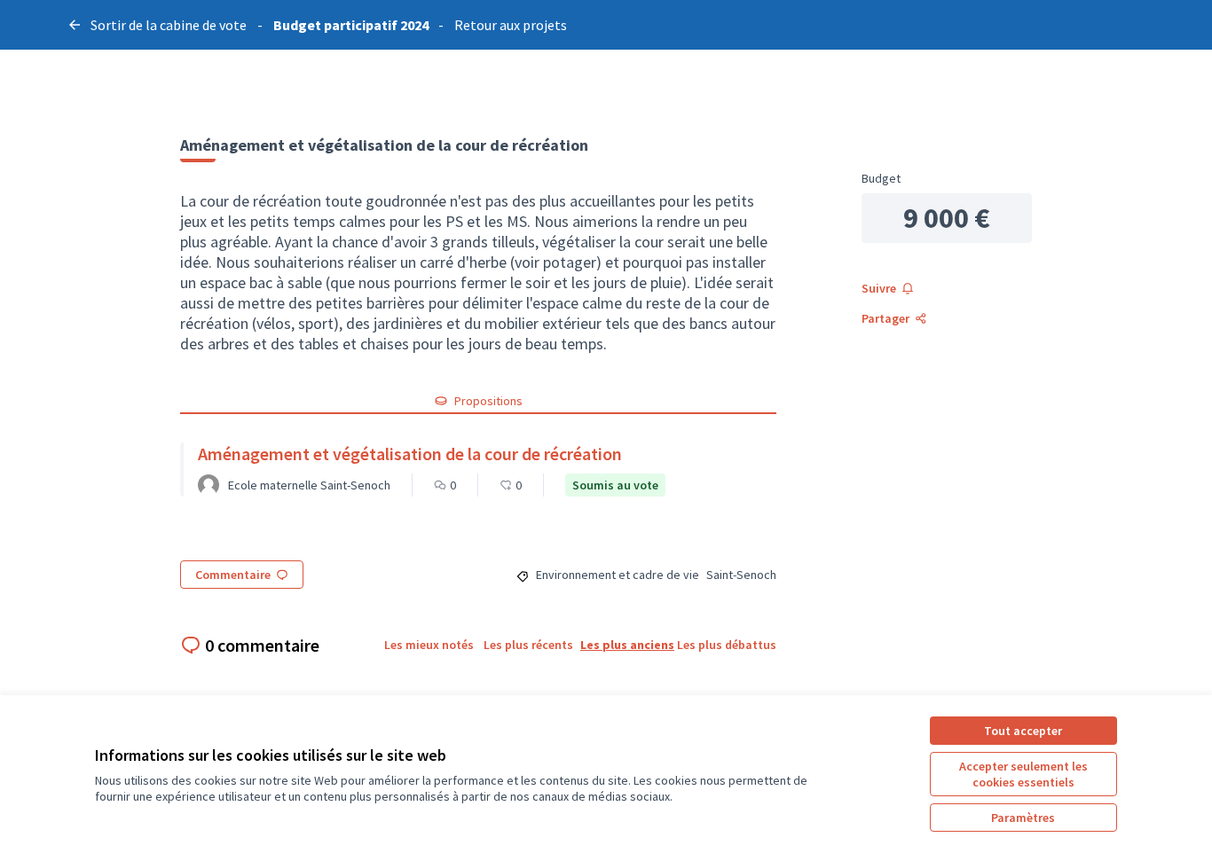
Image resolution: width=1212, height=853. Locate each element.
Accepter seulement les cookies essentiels (1023, 774)
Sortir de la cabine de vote (169, 25)
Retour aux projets (510, 25)
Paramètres (1023, 818)
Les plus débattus (726, 645)
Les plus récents (528, 645)
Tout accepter (1023, 731)
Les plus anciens (627, 645)
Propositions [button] (488, 401)
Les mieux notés (429, 645)
